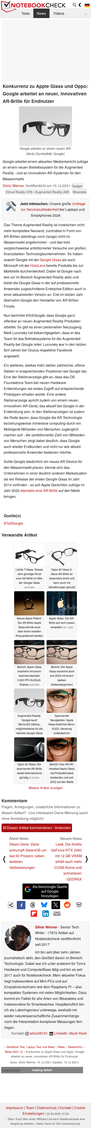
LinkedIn (60, 1033)
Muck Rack (78, 1033)
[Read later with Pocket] (79, 905)
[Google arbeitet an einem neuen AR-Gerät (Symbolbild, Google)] (45, 126)
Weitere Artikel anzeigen (45, 788)
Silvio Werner (13, 185)
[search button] (75, 5)
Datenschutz (47, 1107)
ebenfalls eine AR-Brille (39, 490)
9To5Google (13, 523)
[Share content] (11, 905)
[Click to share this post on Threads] (32, 905)
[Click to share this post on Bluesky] (44, 905)
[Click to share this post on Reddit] (67, 905)
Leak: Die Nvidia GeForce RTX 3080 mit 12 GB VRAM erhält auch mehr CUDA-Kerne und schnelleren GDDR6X (66, 861)
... (85, 13)
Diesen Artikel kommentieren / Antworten (38, 827)
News (41, 13)
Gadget (77, 186)
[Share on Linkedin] (45, 913)
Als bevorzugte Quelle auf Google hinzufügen (49, 891)
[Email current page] (57, 914)
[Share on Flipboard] (34, 913)
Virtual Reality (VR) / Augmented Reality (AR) (37, 191)
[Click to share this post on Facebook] (21, 905)
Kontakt (65, 1107)
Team (30, 1107)
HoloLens (38, 265)
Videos (58, 13)
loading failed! (11, 1070)
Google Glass (50, 259)
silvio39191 (38, 1033)
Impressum (14, 1107)
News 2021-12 (14, 1052)
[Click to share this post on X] (55, 905)
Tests (25, 13)
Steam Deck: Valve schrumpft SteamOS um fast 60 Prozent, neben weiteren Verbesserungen (27, 856)
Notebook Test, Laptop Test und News (31, 1047)
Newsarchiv (75, 1047)
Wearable (79, 191)
